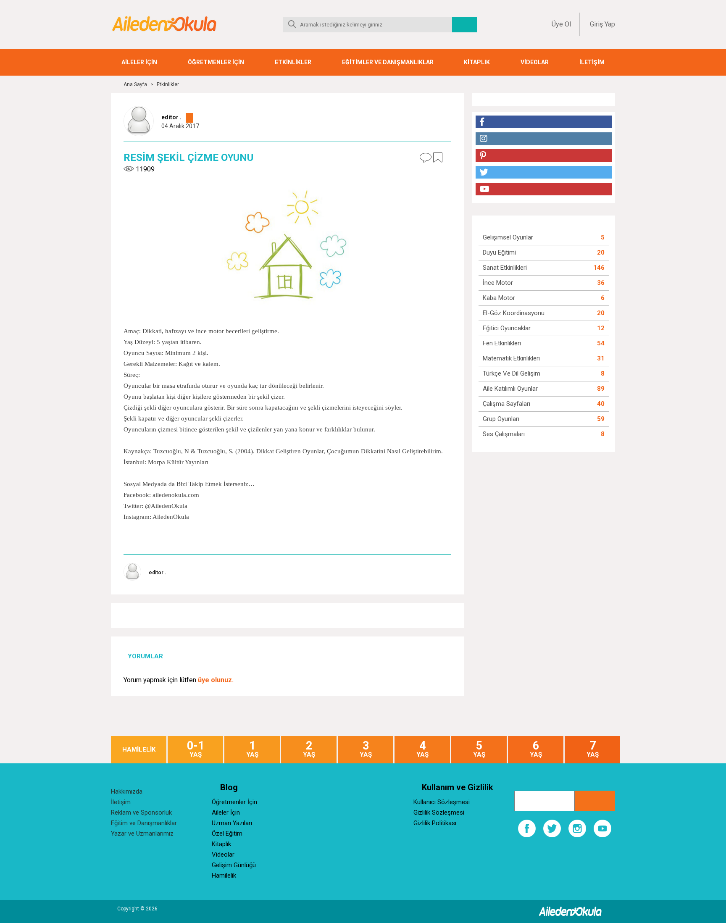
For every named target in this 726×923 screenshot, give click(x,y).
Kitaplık (221, 844)
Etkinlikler (168, 84)
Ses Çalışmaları (504, 434)
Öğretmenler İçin (234, 802)
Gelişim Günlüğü (234, 865)
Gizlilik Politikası (434, 823)
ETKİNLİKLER (293, 62)
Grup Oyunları (501, 419)
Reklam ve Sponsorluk (141, 812)
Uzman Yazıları (232, 823)
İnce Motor (498, 283)
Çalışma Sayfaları (506, 404)
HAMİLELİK (138, 750)
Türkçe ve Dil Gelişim (511, 373)
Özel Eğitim (227, 833)
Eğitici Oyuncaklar (507, 328)
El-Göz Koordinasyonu (513, 313)
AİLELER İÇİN (139, 62)
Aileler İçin (226, 812)
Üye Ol (561, 24)
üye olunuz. (216, 680)
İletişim (121, 802)
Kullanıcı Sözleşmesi (441, 802)
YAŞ (195, 749)
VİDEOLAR (535, 62)
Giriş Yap (602, 24)
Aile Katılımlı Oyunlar (510, 388)
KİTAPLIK (477, 62)
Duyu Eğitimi (499, 252)
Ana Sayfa (135, 84)
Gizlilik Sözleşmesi (438, 812)
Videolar (223, 854)
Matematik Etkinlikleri (511, 358)
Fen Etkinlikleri (502, 343)
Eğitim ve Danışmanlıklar (144, 823)
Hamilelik (224, 875)
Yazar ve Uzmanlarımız (142, 833)
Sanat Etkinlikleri (505, 267)
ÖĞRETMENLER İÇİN (216, 62)
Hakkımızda (126, 791)
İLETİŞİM (592, 62)
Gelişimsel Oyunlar (508, 237)
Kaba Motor (499, 298)
